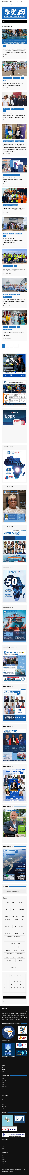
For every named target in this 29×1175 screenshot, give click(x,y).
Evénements (11, 233)
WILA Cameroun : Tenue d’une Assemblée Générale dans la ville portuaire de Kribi (14, 270)
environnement (7, 919)
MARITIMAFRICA (21, 926)
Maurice (3, 1067)
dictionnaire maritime (10, 913)
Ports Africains (7, 950)
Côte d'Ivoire (13, 108)
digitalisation (21, 913)
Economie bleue (15, 916)
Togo (2, 1092)
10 (4, 984)
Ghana (3, 1084)
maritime (7, 930)
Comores (3, 1064)
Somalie (3, 1159)
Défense (10, 78)
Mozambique (4, 1069)
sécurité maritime (9, 953)
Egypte (22, 916)
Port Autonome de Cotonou (14, 940)
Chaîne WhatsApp (13, 2)
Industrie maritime (8, 926)
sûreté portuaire (9, 960)
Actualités (7, 902)
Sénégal (6, 957)
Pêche (15, 950)
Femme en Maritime (16, 78)
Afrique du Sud (21, 902)
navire (23, 933)
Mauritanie (4, 1106)
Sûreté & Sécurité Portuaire (19, 141)
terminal (20, 960)
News (5, 46)
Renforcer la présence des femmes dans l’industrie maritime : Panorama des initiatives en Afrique (14, 209)
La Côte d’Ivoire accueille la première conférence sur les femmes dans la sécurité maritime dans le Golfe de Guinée (14, 334)
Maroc (16, 933)
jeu (15, 926)
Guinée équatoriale (5, 1147)
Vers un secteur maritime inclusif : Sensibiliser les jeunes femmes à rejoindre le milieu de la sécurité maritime (14, 301)
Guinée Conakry (20, 923)
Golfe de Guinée (9, 923)
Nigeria (3, 1088)
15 (20, 984)
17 (4, 987)
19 (11, 987)
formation (16, 919)
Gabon (23, 919)
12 (11, 984)
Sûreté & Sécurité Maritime (8, 296)
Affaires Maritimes (6, 108)
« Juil (4, 1001)
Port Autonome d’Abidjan (10, 947)
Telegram (18, 2)
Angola (3, 1062)
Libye (3, 1103)
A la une (7, 906)
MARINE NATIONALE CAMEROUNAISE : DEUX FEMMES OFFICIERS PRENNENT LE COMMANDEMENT (13, 84)
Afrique (13, 902)
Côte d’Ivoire (4, 1080)
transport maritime (14, 967)
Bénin (15, 906)
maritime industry (8, 933)
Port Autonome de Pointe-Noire (14, 943)
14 (17, 984)
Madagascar (4, 1065)
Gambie (3, 1082)
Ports (22, 947)
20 (14, 987)
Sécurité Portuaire (20, 953)
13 (14, 984)
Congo (14, 909)
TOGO (22, 964)
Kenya (3, 1157)
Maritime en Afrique (19, 930)
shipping (22, 950)
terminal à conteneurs (10, 964)
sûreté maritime (21, 957)
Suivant (16, 346)
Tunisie (3, 1108)
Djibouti (3, 1156)
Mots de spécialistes (15, 205)
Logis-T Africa (23, 2)
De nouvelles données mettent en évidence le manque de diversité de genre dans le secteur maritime (13, 179)
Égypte (3, 1101)
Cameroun (5, 78)
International (14, 175)
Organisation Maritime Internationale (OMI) (14, 936)
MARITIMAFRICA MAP (5, 2)
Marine (22, 78)
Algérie (3, 1099)
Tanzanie (3, 1163)
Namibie (3, 1071)
